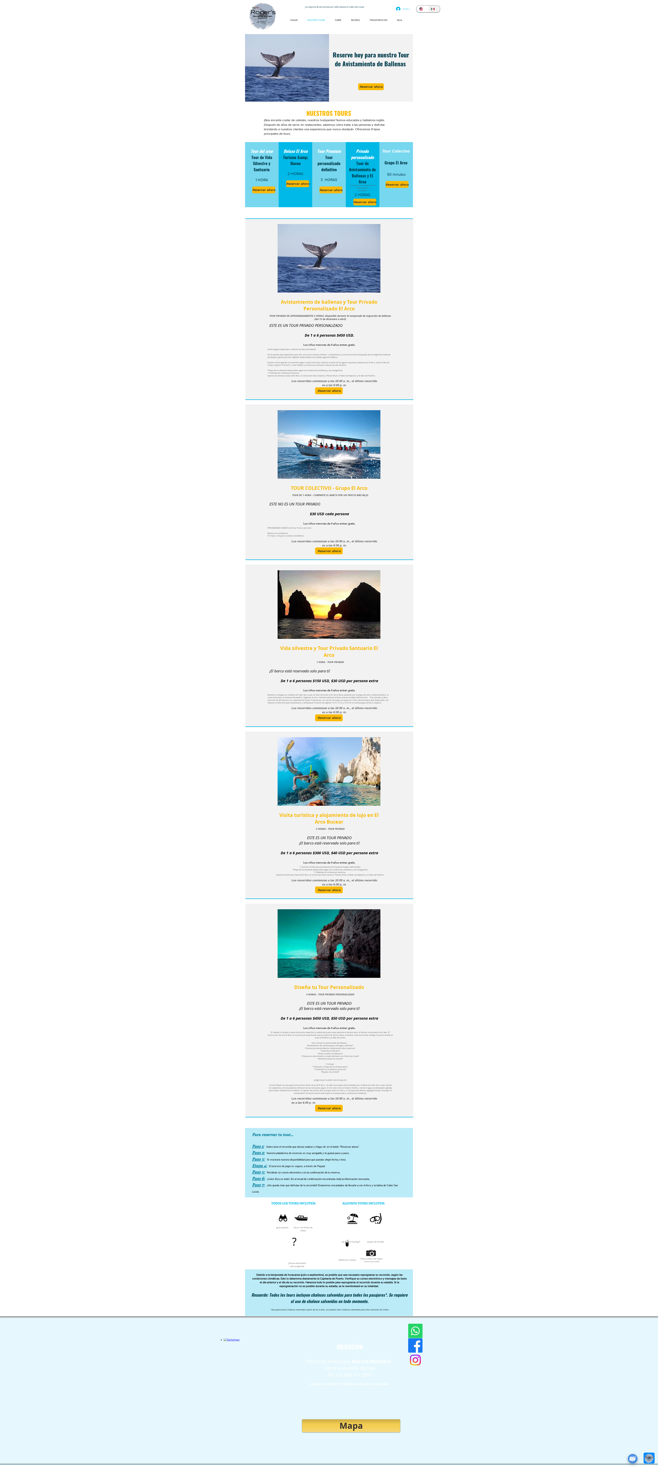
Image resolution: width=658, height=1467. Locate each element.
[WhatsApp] (415, 1331)
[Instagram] (415, 1360)
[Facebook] (415, 1345)
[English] (422, 9)
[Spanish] (434, 9)
